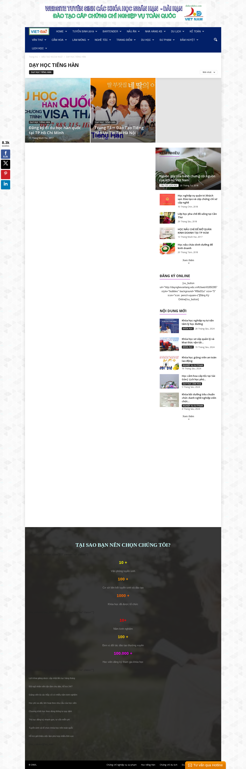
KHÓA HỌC (188, 328)
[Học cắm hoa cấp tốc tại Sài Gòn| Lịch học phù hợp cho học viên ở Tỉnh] (169, 381)
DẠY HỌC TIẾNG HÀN (41, 72)
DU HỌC (146, 40)
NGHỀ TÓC (101, 40)
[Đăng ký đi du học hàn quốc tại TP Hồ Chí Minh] (57, 116)
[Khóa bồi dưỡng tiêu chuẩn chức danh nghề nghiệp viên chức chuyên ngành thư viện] (169, 400)
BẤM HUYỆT (187, 40)
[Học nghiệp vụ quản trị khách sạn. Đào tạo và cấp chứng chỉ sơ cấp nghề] (167, 199)
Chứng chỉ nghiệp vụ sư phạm (121, 764)
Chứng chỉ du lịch (168, 764)
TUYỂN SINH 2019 (83, 31)
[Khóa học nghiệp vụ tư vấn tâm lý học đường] (169, 326)
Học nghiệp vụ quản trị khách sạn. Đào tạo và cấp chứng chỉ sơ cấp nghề (197, 199)
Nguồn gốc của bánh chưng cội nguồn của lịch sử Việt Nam (187, 178)
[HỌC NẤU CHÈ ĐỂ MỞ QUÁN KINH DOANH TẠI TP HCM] (167, 233)
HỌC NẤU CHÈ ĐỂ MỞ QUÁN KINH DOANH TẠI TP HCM (194, 230)
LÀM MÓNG (79, 40)
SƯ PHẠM (165, 40)
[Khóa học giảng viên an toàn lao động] (169, 363)
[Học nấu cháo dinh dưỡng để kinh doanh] (167, 248)
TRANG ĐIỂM (124, 40)
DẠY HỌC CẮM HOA (192, 383)
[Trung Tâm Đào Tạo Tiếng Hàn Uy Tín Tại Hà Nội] (123, 110)
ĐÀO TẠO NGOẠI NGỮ (52, 56)
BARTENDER (110, 31)
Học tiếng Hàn (148, 764)
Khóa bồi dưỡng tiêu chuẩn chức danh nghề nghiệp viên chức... (199, 398)
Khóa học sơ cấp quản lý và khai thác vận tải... (198, 340)
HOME (60, 31)
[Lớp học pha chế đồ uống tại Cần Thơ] (167, 218)
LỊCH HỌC (38, 48)
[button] (215, 40)
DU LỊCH (176, 31)
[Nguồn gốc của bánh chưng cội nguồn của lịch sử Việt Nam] (188, 169)
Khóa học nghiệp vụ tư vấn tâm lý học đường (198, 322)
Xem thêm (188, 260)
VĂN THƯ (37, 40)
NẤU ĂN (131, 31)
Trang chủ (33, 56)
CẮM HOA (57, 40)
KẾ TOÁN (195, 31)
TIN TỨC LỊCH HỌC (169, 185)
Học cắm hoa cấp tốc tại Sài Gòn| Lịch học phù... (198, 377)
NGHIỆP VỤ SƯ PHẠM (193, 365)
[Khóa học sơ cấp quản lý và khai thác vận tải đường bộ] (169, 344)
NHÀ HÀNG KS (153, 31)
